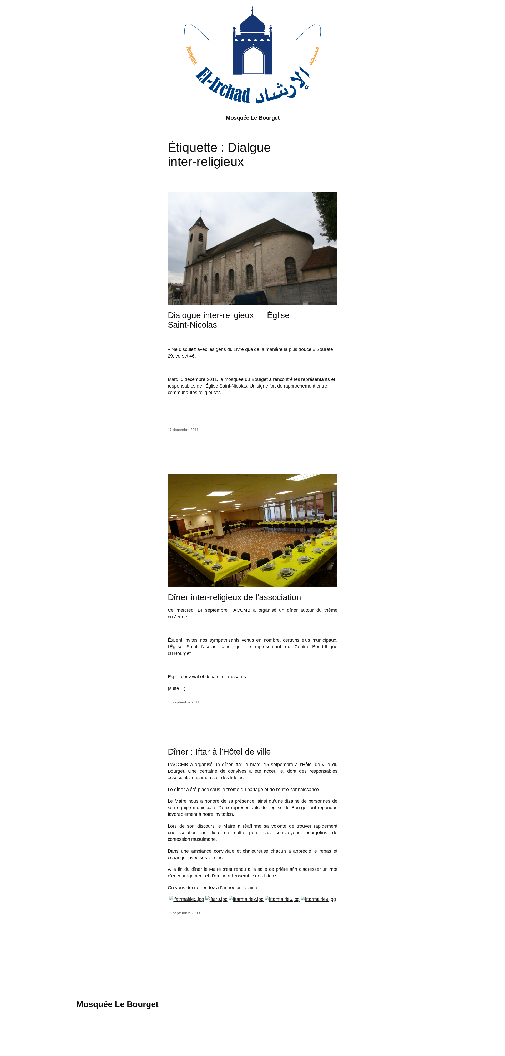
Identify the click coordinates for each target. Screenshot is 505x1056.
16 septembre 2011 (184, 702)
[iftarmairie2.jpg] (246, 899)
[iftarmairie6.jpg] (282, 899)
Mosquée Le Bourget (252, 117)
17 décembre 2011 (183, 430)
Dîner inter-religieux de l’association (234, 597)
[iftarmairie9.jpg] (318, 899)
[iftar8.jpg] (216, 899)
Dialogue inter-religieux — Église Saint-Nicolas (229, 319)
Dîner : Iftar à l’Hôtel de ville (219, 751)
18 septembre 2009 (184, 913)
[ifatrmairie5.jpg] (186, 899)
